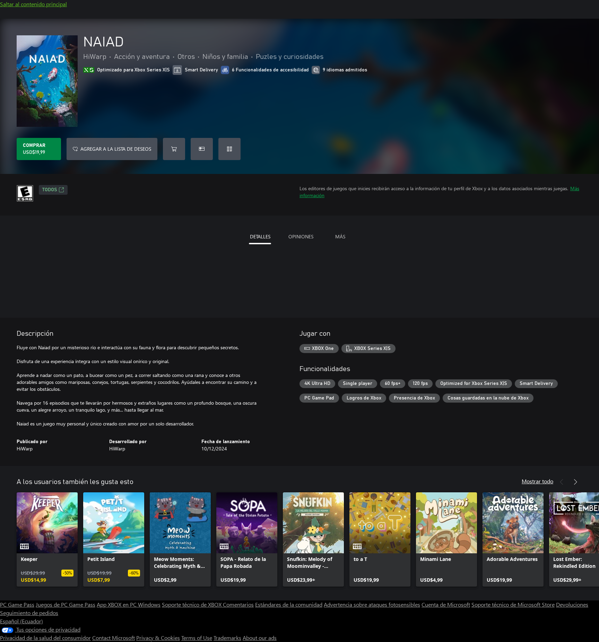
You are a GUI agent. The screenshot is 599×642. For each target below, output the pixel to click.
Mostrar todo (537, 481)
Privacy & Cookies (158, 637)
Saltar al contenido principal (33, 4)
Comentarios (238, 604)
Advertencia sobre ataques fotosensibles (372, 604)
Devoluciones (572, 604)
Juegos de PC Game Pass (65, 604)
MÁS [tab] (340, 236)
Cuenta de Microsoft (446, 604)
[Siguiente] (575, 482)
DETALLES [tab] (260, 236)
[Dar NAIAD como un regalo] (202, 149)
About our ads (260, 637)
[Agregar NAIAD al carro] (174, 149)
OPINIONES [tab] (300, 236)
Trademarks (227, 637)
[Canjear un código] (229, 149)
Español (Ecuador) (21, 621)
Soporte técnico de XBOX (192, 604)
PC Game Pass (17, 604)
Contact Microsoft (113, 637)
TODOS (49, 189)
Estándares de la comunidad (288, 604)
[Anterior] (561, 482)
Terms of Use (196, 637)
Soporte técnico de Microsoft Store (513, 604)
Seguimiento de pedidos (29, 612)
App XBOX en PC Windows (128, 604)
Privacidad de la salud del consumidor (45, 637)
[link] (47, 539)
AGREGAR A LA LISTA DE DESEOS (115, 149)
